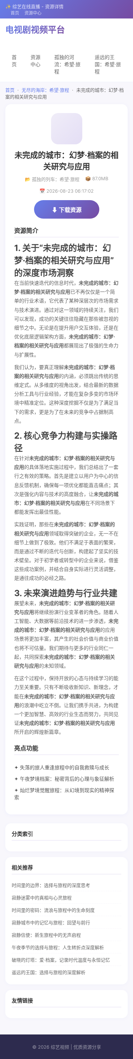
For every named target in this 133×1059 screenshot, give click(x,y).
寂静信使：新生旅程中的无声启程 (46, 935)
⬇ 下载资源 (67, 209)
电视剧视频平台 (35, 30)
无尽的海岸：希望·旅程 (45, 90)
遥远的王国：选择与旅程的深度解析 (48, 972)
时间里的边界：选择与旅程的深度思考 (51, 885)
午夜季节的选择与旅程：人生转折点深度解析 (58, 947)
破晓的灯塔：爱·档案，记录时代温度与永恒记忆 (61, 960)
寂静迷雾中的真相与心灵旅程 (42, 897)
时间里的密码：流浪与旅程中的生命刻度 (53, 910)
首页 (15, 13)
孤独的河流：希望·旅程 (67, 64)
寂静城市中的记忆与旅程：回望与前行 (51, 922)
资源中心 (32, 13)
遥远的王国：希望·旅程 (108, 64)
